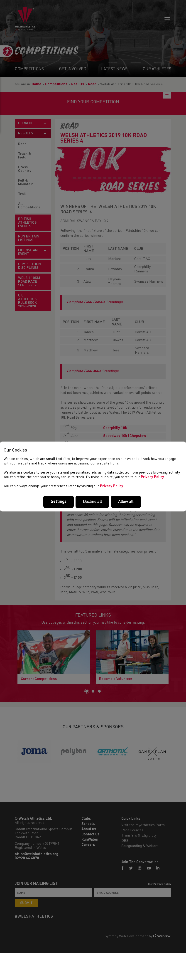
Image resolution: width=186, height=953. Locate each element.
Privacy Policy (152, 477)
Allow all (125, 502)
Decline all (92, 502)
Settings (58, 502)
